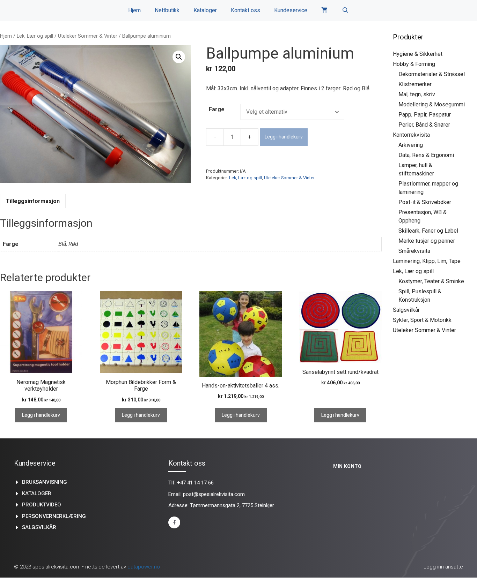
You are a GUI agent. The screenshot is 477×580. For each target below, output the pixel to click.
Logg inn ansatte (443, 567)
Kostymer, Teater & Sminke (431, 281)
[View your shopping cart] (324, 10)
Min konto (347, 466)
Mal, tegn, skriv (416, 94)
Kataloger (205, 10)
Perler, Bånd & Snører (424, 124)
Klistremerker (415, 84)
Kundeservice (290, 10)
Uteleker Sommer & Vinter (87, 36)
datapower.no (143, 567)
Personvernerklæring (54, 516)
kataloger (36, 493)
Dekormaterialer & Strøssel (431, 74)
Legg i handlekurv (284, 137)
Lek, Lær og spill (35, 36)
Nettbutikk (167, 10)
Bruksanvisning (44, 482)
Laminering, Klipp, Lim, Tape (427, 261)
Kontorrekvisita (411, 134)
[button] (179, 57)
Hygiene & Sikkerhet (417, 54)
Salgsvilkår (406, 310)
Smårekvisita (414, 251)
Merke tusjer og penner (426, 241)
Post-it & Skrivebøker (424, 202)
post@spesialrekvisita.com (214, 494)
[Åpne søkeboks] (345, 10)
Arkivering (410, 145)
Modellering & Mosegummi (431, 104)
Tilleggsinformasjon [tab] (33, 201)
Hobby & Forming (414, 64)
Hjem (134, 10)
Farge (217, 109)
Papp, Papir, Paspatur (424, 114)
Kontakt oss (245, 10)
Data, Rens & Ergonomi (426, 155)
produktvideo (41, 505)
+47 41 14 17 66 (195, 483)
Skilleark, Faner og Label (428, 230)
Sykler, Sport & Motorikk (422, 320)
